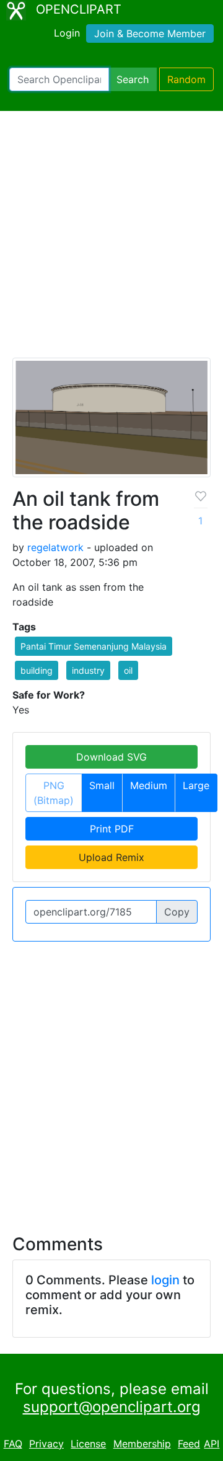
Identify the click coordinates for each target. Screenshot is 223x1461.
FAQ (13, 1443)
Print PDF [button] (112, 829)
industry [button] (88, 670)
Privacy (46, 1443)
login (165, 1280)
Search (132, 79)
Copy (177, 912)
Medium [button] (148, 785)
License (88, 1443)
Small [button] (102, 785)
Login (67, 33)
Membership (142, 1443)
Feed (189, 1443)
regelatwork (55, 547)
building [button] (36, 670)
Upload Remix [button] (111, 857)
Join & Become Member (150, 33)
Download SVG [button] (111, 757)
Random (186, 79)
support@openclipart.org (112, 1407)
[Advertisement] (111, 239)
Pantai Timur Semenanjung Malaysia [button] (93, 646)
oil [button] (128, 670)
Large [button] (196, 785)
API (211, 1443)
